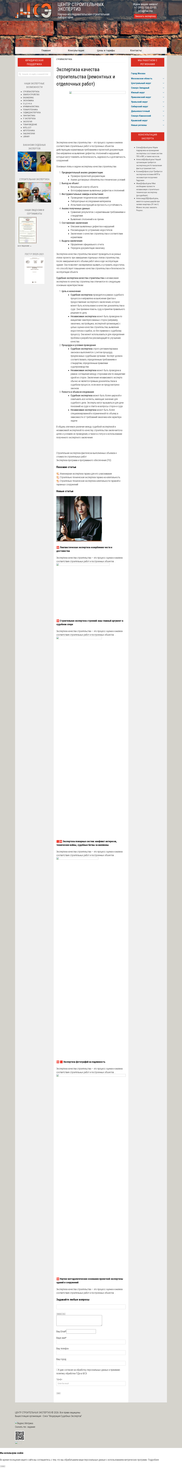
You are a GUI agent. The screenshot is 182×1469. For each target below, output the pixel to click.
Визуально (59, 1313)
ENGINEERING (28, 97)
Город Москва (138, 73)
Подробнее (153, 1459)
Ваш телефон (62, 1348)
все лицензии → (25, 246)
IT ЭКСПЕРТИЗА (29, 118)
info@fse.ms (145, 11)
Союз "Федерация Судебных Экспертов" (62, 1416)
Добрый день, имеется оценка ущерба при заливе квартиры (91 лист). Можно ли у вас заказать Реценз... (148, 204)
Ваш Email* (61, 1331)
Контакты (136, 50)
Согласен (2, 1466)
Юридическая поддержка (34, 62)
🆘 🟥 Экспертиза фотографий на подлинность (80, 1061)
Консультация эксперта (147, 136)
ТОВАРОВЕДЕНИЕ (30, 124)
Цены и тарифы (106, 50)
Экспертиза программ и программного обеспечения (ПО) (83, 460)
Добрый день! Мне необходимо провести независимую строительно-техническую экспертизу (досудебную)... (147, 189)
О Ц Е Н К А (27, 103)
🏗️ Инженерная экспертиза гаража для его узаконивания (84, 473)
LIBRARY (26, 136)
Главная (46, 50)
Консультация (76, 50)
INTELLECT (27, 127)
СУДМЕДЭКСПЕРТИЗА (32, 112)
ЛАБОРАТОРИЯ (29, 133)
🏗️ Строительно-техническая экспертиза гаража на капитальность (88, 477)
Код (63, 1313)
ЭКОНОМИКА (28, 100)
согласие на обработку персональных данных (86, 1369)
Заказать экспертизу (145, 16)
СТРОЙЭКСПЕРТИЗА (64, 59)
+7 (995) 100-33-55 (145, 7)
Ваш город (61, 1359)
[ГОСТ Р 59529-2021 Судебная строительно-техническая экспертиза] (34, 283)
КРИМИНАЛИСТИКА (31, 106)
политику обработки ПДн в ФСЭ (71, 1373)
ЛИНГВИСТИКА (29, 115)
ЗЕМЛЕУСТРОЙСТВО (31, 94)
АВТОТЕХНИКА (29, 130)
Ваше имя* (61, 1337)
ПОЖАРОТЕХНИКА (30, 109)
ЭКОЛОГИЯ (27, 121)
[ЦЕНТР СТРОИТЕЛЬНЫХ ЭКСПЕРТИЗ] (33, 17)
